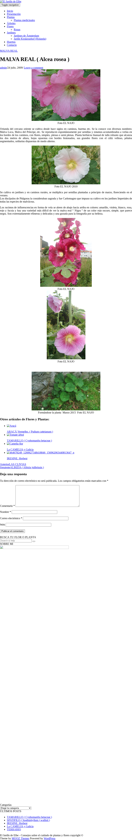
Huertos (11, 41)
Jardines (11, 32)
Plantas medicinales (24, 20)
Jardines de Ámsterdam (26, 35)
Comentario (7, 505)
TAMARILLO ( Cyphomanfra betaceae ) (29, 817)
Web (2, 524)
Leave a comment (33, 67)
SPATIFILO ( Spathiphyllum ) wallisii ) (28, 820)
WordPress (49, 838)
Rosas (17, 29)
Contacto (12, 44)
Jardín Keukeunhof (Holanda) (30, 38)
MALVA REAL (9, 50)
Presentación (14, 14)
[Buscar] (33, 541)
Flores (10, 26)
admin (3, 67)
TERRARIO (14, 829)
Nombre (5, 511)
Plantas (11, 17)
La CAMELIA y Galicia (20, 826)
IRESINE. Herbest (17, 823)
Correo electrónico (11, 518)
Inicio (10, 10)
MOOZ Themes (20, 838)
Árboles (11, 23)
